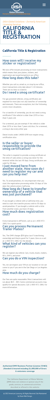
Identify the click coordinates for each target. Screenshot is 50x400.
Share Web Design (26, 396)
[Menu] (44, 4)
